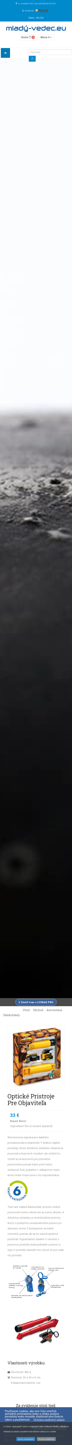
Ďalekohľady (11, 1015)
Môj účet (40, 17)
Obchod (38, 1010)
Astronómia (54, 1010)
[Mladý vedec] (36, 28)
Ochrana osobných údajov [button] (49, 1419)
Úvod (26, 1010)
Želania (31, 17)
